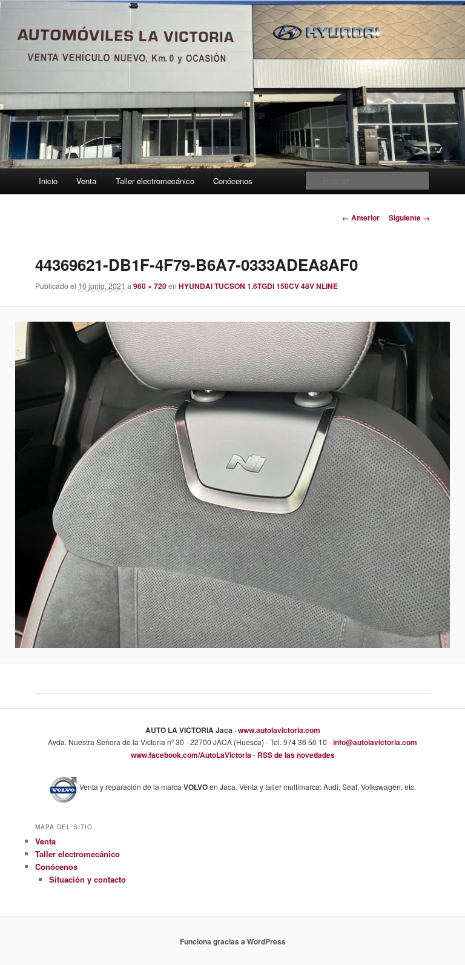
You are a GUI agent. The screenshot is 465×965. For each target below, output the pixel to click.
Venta (86, 181)
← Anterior (361, 217)
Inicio (48, 181)
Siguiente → (409, 217)
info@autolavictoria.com (374, 742)
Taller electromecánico (155, 181)
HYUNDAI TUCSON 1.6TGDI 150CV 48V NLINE (258, 285)
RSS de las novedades (295, 754)
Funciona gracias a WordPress (233, 941)
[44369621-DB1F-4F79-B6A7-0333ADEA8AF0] (232, 485)
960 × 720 (150, 285)
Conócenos (232, 181)
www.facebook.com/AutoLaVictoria (191, 754)
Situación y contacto (87, 879)
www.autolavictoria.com (278, 730)
